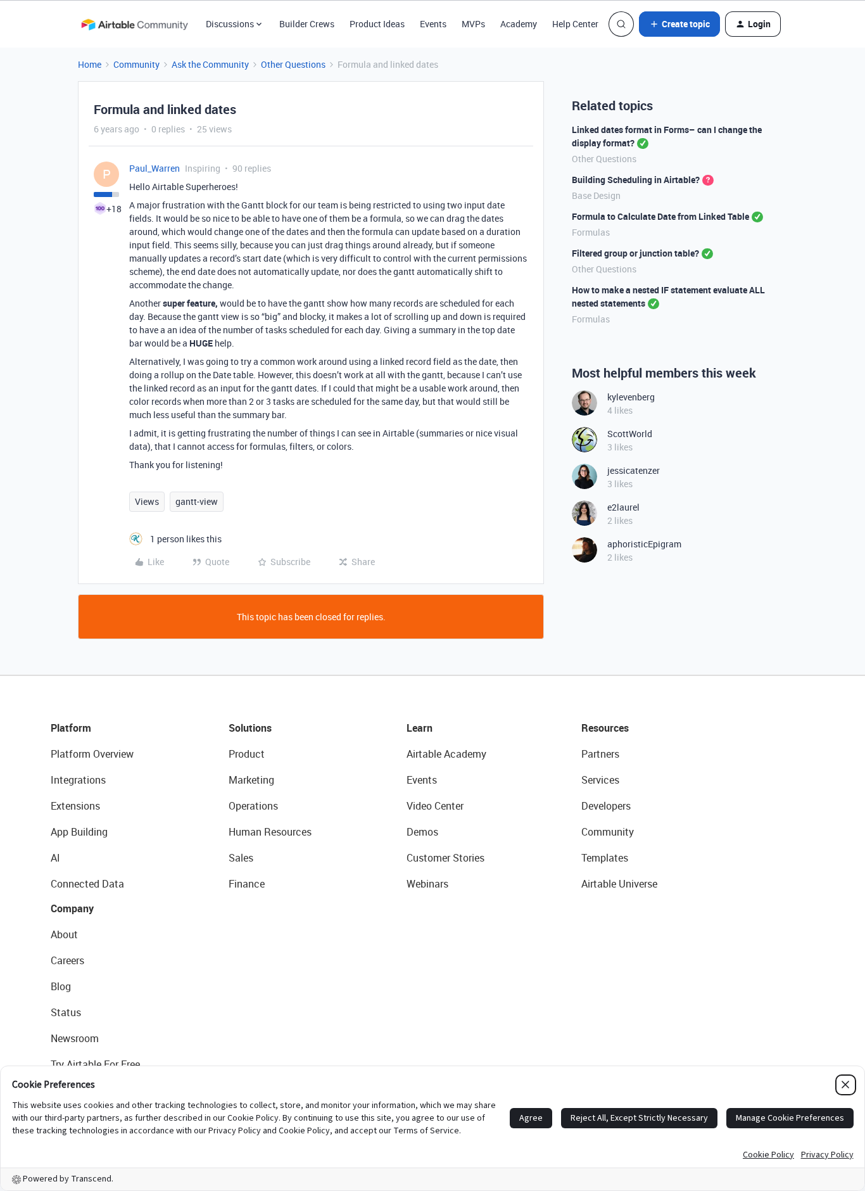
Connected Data (87, 884)
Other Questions (293, 64)
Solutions (250, 728)
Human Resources (270, 832)
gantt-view (196, 501)
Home (89, 64)
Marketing (251, 780)
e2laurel (623, 507)
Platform (71, 728)
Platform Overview (92, 754)
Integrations (78, 780)
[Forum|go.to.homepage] (134, 24)
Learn (419, 728)
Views (147, 501)
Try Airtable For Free (95, 1064)
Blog (61, 986)
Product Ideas (377, 24)
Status (66, 1012)
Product (247, 754)
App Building (79, 832)
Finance (247, 884)
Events (433, 24)
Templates (604, 858)
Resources (605, 728)
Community (136, 64)
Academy (518, 24)
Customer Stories (445, 858)
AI (55, 858)
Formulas (591, 232)
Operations (253, 806)
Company (72, 908)
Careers (67, 960)
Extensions (75, 806)
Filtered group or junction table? (635, 253)
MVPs (473, 24)
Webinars (427, 884)
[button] (679, 24)
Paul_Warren (154, 168)
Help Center (575, 24)
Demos (422, 832)
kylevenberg (631, 397)
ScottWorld (629, 434)
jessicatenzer (633, 470)
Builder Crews (306, 24)
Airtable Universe (619, 884)
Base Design (596, 195)
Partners (600, 754)
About (64, 934)
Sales (241, 858)
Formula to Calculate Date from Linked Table (660, 216)
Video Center (435, 806)
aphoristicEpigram (644, 544)
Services (600, 780)
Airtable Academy (446, 754)
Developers (606, 806)
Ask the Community (210, 64)
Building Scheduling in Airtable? (636, 180)
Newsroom (75, 1038)
